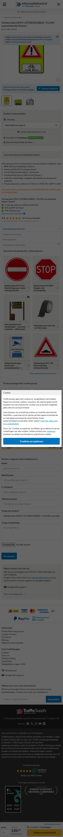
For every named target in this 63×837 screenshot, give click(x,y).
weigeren (51, 431)
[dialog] (31, 418)
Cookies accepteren (31, 441)
